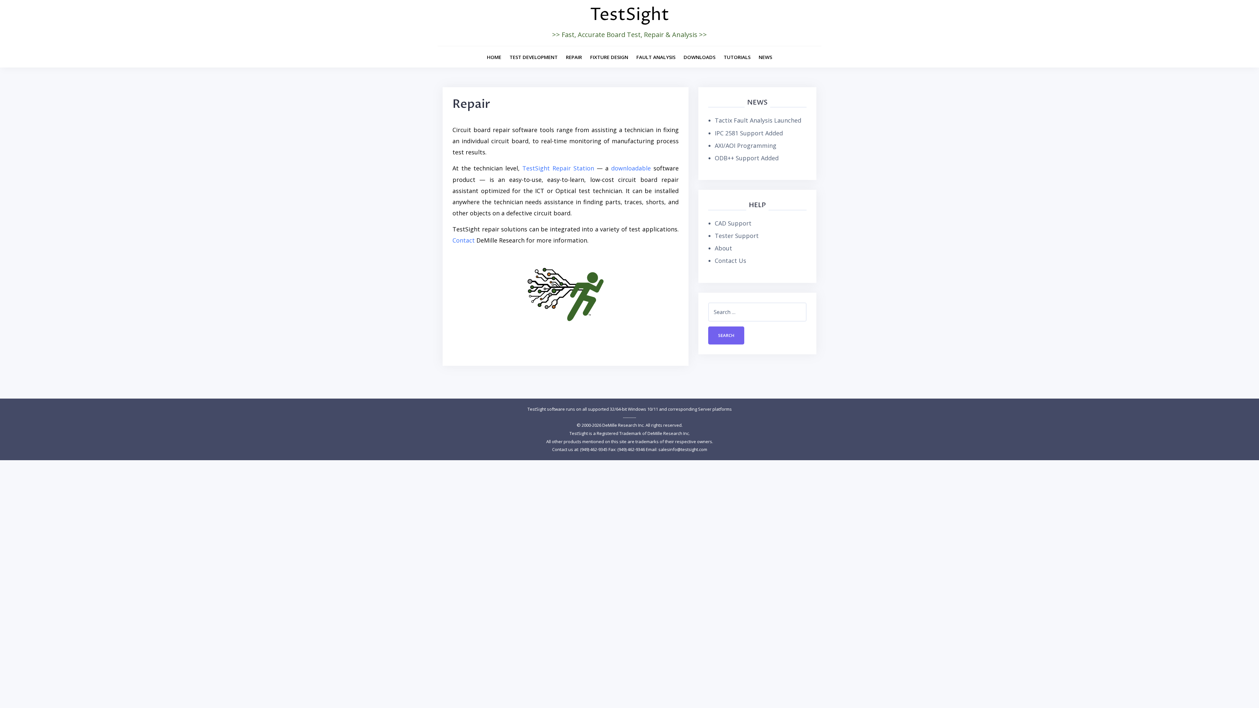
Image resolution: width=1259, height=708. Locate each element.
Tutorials (737, 57)
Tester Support (737, 236)
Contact (463, 240)
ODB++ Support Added (747, 158)
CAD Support (733, 223)
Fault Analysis (655, 57)
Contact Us (730, 261)
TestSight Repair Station (558, 168)
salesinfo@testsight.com (682, 449)
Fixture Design (609, 57)
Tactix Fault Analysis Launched (758, 120)
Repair (574, 57)
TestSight (629, 15)
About (723, 248)
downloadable (631, 168)
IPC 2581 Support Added (749, 133)
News (765, 57)
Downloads (699, 57)
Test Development (534, 57)
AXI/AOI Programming (745, 145)
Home (494, 57)
